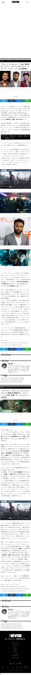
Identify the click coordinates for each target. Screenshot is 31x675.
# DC (3, 624)
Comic (15, 650)
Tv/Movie (16, 387)
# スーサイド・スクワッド (17, 627)
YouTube (15, 657)
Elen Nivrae (13, 342)
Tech (15, 652)
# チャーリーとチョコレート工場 (16, 378)
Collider (17, 129)
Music (15, 645)
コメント (14, 538)
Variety (15, 438)
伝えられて (14, 493)
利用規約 (2, 667)
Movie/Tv (15, 643)
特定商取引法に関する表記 (26, 667)
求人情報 (20, 667)
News (13, 387)
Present (15, 655)
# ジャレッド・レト (9, 624)
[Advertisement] (15, 40)
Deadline (15, 584)
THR (11, 584)
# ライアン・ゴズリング (17, 381)
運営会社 (17, 667)
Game (15, 648)
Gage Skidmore (7, 345)
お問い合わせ (13, 667)
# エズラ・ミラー (5, 378)
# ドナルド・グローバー (6, 381)
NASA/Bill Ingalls (23, 342)
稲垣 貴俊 (14, 363)
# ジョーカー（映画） (6, 627)
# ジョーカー (17, 624)
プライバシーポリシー (7, 667)
